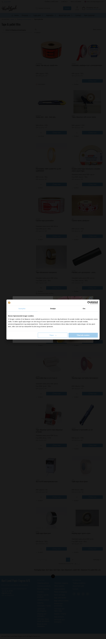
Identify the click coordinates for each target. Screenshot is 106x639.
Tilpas (51, 335)
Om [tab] (84, 308)
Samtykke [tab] (22, 308)
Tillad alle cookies (83, 335)
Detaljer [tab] (53, 308)
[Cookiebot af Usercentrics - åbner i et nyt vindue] (89, 302)
